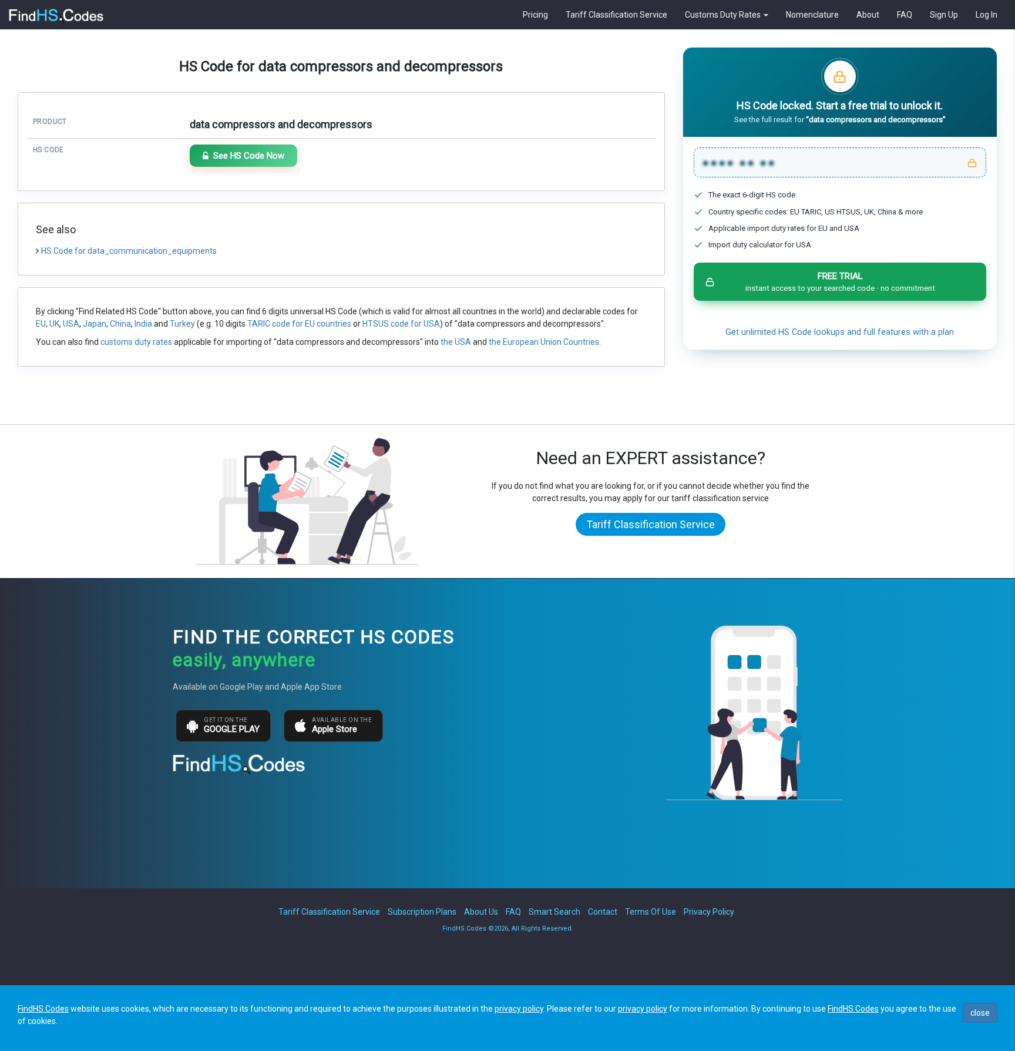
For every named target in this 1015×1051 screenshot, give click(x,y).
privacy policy (519, 1008)
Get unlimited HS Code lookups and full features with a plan (839, 332)
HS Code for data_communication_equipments (129, 251)
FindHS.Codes (43, 1008)
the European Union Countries (544, 342)
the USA (456, 342)
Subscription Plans (422, 911)
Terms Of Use (650, 911)
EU (41, 323)
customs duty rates (136, 342)
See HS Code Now (248, 155)
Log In (986, 14)
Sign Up (944, 14)
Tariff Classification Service (616, 14)
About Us (481, 911)
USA (71, 323)
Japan (94, 323)
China (120, 323)
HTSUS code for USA (401, 323)
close (980, 1013)
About (867, 14)
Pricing (535, 14)
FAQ (904, 14)
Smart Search (554, 911)
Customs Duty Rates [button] (723, 14)
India (143, 323)
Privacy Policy (709, 911)
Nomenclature (812, 14)
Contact (602, 911)
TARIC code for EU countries (299, 323)
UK (54, 323)
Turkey (182, 323)
